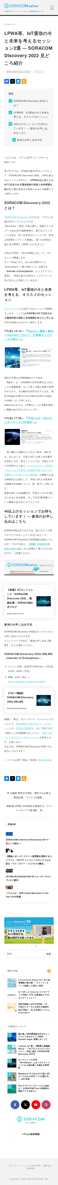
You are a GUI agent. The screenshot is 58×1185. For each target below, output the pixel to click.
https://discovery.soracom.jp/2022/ (26, 681)
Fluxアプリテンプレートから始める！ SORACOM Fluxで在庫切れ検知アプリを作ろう (34, 1088)
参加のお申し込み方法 (29, 139)
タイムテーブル (12, 308)
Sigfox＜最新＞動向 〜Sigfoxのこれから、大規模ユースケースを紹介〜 (29, 335)
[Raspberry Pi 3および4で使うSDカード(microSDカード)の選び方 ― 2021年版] (11, 1076)
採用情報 (31, 1168)
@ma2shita (45, 759)
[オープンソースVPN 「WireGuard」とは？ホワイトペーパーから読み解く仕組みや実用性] (11, 1062)
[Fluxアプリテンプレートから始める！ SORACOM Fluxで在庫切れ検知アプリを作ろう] (11, 1088)
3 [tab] (31, 945)
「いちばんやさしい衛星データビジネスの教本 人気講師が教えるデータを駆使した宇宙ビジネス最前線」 (29, 470)
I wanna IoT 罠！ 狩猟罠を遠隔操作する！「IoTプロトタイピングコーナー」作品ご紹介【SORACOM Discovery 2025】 (34, 1050)
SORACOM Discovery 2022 (18, 72)
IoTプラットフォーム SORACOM (24, 1166)
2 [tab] (26, 945)
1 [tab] (22, 945)
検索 (48, 953)
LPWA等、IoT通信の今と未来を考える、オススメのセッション (31, 114)
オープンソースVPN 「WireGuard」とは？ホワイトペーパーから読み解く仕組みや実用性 (34, 1064)
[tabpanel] (29, 930)
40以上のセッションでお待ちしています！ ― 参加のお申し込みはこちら (31, 128)
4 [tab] (35, 945)
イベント (39, 72)
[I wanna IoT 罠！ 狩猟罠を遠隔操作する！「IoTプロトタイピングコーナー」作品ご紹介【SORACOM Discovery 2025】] (11, 1049)
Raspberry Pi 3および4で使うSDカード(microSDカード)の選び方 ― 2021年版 (34, 1076)
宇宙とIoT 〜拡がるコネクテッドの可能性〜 (28, 420)
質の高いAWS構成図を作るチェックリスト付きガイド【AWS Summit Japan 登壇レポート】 (34, 1037)
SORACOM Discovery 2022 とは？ (31, 103)
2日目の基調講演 (25, 728)
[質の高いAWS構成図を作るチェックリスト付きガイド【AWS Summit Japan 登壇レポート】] (11, 1036)
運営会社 (48, 1166)
